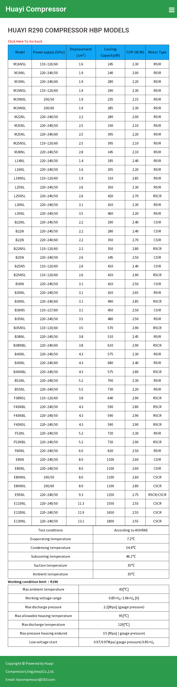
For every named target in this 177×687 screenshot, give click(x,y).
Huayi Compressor (36, 9)
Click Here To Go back (25, 41)
